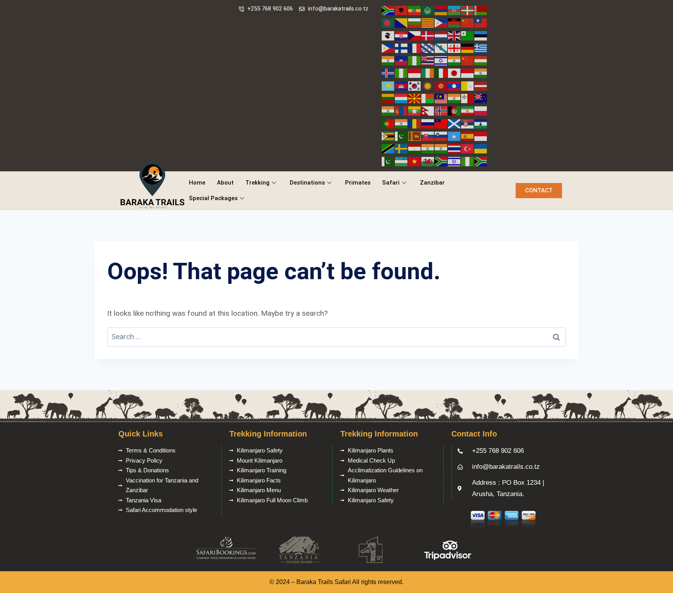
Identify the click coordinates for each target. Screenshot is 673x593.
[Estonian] (481, 35)
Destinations (307, 182)
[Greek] (481, 47)
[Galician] (441, 47)
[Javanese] (467, 72)
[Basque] (467, 9)
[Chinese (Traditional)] (481, 22)
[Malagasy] (428, 97)
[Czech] (414, 35)
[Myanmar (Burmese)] (414, 110)
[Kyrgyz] (441, 85)
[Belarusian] (481, 9)
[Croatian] (401, 35)
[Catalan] (428, 22)
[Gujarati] (388, 60)
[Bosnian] (401, 22)
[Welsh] (428, 161)
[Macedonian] (414, 97)
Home (197, 182)
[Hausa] (414, 60)
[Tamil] (428, 148)
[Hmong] (467, 60)
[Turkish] (467, 148)
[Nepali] (428, 110)
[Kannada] (481, 72)
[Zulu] (481, 161)
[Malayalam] (454, 97)
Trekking (257, 182)
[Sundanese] (481, 135)
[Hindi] (454, 60)
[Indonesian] (414, 72)
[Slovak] (428, 135)
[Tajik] (414, 148)
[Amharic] (414, 9)
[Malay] (441, 97)
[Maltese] (467, 97)
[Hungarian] (481, 60)
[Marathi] (388, 110)
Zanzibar (432, 182)
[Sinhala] (414, 135)
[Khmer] (401, 85)
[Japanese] (454, 72)
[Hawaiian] (428, 60)
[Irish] (428, 72)
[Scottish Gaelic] (454, 123)
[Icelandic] (388, 72)
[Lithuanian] (388, 97)
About (225, 182)
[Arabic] (428, 9)
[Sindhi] (401, 135)
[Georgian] (454, 47)
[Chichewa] (454, 22)
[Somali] (454, 135)
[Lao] (454, 85)
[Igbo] (401, 72)
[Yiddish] (454, 161)
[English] (454, 35)
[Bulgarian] (414, 22)
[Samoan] (441, 123)
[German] (467, 47)
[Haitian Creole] (401, 60)
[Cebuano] (441, 22)
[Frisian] (428, 47)
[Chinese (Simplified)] (467, 22)
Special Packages (213, 198)
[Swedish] (401, 148)
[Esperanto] (467, 35)
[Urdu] (388, 161)
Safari (391, 182)
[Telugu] (441, 148)
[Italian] (441, 72)
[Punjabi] (401, 123)
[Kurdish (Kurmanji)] (428, 85)
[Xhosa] (441, 161)
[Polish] (481, 110)
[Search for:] (336, 336)
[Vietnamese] (414, 161)
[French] (414, 47)
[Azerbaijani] (454, 9)
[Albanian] (401, 9)
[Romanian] (414, 123)
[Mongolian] (401, 110)
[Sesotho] (481, 123)
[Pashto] (454, 110)
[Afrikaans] (388, 9)
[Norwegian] (441, 110)
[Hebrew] (441, 60)
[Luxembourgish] (401, 97)
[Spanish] (467, 135)
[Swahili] (388, 148)
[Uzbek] (401, 161)
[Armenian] (441, 9)
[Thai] (454, 148)
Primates (357, 182)
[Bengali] (388, 22)
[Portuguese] (388, 123)
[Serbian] (467, 123)
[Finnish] (401, 47)
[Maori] (481, 97)
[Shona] (388, 135)
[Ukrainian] (481, 148)
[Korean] (414, 85)
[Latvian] (481, 85)
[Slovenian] (441, 135)
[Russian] (428, 123)
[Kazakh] (388, 85)
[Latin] (467, 85)
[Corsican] (388, 35)
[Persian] (467, 110)
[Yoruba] (467, 161)
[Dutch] (441, 35)
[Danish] (428, 35)
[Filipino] (388, 47)
